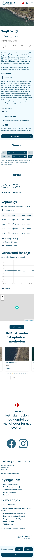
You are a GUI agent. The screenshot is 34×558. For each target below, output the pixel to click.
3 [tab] (10, 374)
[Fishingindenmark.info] (25, 537)
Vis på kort (17, 327)
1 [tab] (13, 27)
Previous (4, 16)
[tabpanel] (17, 359)
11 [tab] (25, 374)
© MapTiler (31, 320)
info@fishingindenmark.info (11, 473)
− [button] (2, 299)
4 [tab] (18, 27)
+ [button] (2, 296)
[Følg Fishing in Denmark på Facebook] (11, 444)
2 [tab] (15, 27)
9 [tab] (21, 374)
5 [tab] (20, 27)
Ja (19, 549)
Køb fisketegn (15, 136)
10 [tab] (23, 374)
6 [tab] (16, 374)
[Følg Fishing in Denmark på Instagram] (23, 444)
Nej (28, 549)
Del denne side (17, 555)
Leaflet (26, 320)
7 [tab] (17, 374)
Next (30, 16)
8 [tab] (19, 374)
